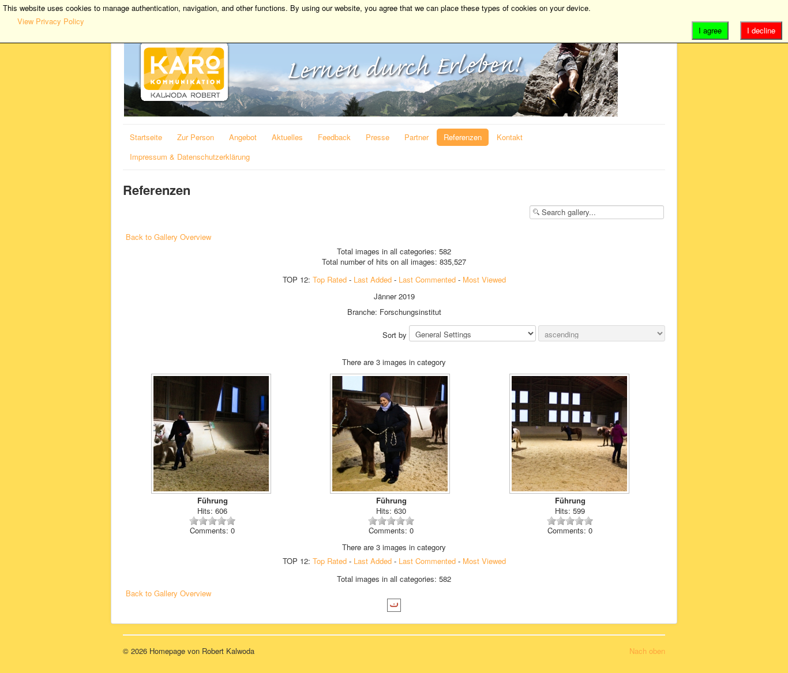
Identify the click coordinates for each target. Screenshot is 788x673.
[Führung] (212, 435)
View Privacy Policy (50, 21)
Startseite (146, 136)
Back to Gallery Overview (168, 236)
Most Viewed (484, 279)
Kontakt (510, 136)
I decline (761, 30)
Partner (416, 136)
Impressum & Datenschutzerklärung (190, 156)
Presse (377, 136)
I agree (710, 30)
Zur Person (195, 136)
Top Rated (330, 279)
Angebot (243, 136)
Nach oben (647, 650)
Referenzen (463, 136)
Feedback (334, 136)
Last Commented (427, 279)
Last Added (373, 279)
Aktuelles (287, 136)
